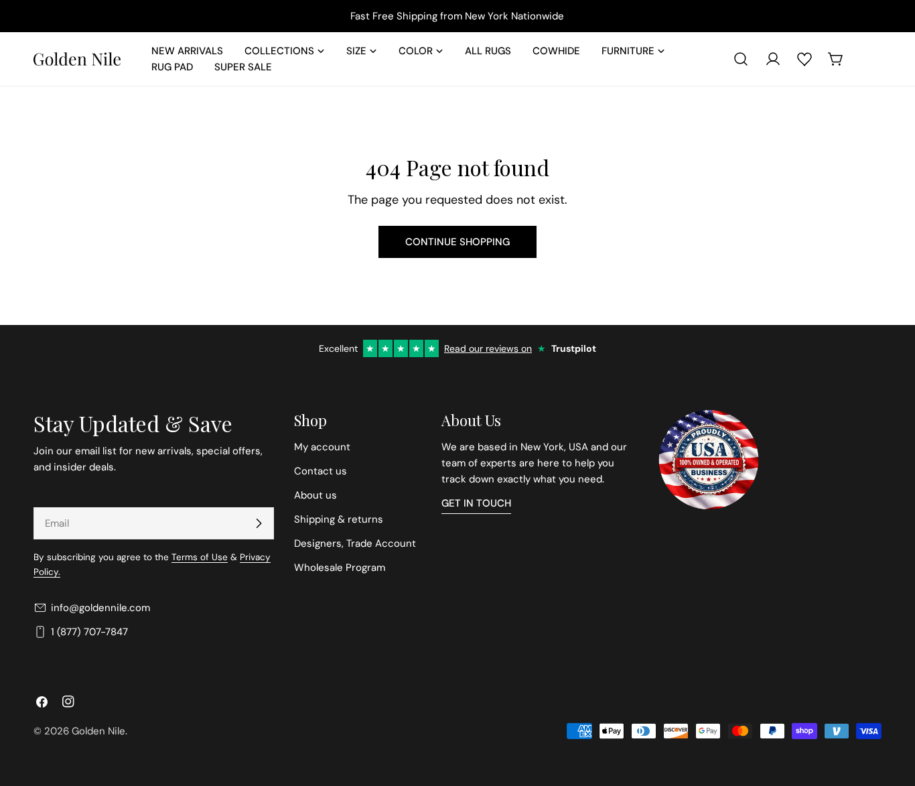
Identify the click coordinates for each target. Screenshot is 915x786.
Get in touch (476, 503)
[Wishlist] (804, 59)
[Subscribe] (258, 523)
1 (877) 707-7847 (89, 632)
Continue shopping (457, 242)
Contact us (320, 471)
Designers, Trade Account (355, 543)
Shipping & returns (338, 519)
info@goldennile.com (100, 607)
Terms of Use (199, 557)
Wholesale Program (339, 567)
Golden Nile (98, 731)
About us (315, 495)
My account (322, 447)
